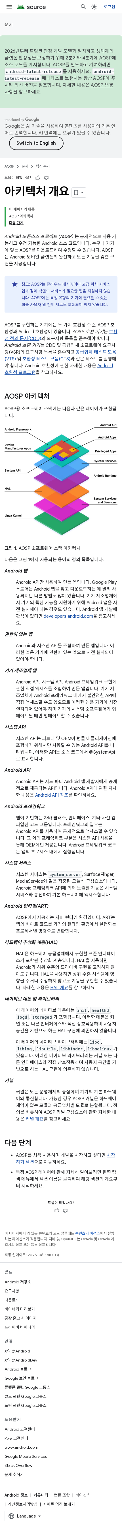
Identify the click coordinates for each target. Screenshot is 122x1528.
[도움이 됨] (37, 178)
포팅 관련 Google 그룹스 (26, 1405)
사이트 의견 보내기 (59, 1504)
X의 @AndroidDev (21, 1360)
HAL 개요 (59, 988)
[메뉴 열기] (9, 7)
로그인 (109, 6)
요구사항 (12, 1291)
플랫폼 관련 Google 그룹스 (27, 1387)
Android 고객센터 (20, 1429)
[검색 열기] (83, 6)
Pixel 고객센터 (16, 1438)
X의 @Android (17, 1351)
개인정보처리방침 (22, 1504)
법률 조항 (62, 1495)
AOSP (9, 166)
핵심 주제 (43, 166)
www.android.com (21, 1447)
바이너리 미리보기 (20, 1309)
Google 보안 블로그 (21, 1378)
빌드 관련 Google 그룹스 (26, 1396)
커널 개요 (35, 1119)
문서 (9, 24)
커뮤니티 (40, 1495)
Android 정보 (16, 1495)
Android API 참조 (51, 795)
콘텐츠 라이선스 (87, 1233)
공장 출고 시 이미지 (21, 1318)
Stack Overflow (18, 1465)
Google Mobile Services (26, 1456)
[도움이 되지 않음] (46, 178)
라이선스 (82, 1495)
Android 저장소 (18, 1282)
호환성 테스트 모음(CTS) (46, 359)
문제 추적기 (14, 1474)
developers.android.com (68, 616)
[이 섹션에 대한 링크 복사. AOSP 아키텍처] (55, 397)
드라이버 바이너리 (20, 1327)
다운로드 (12, 1300)
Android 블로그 (18, 1369)
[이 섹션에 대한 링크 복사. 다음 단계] (37, 1143)
